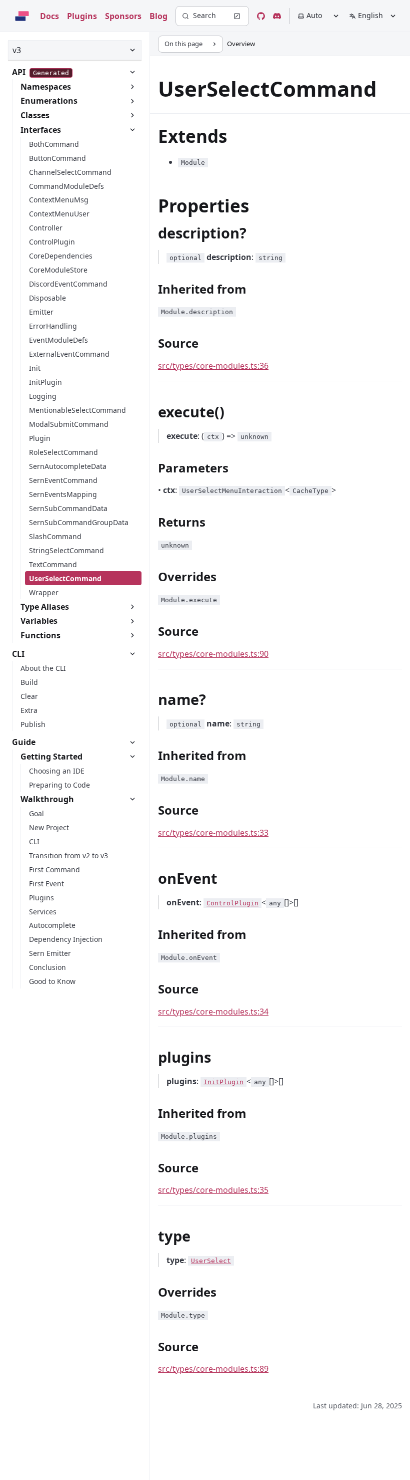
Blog (159, 16)
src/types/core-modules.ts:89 (213, 1368)
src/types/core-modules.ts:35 (213, 1189)
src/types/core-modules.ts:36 (213, 365)
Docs (49, 16)
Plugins (82, 16)
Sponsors (123, 16)
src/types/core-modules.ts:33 (213, 832)
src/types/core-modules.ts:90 (213, 653)
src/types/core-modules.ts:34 (213, 1011)
